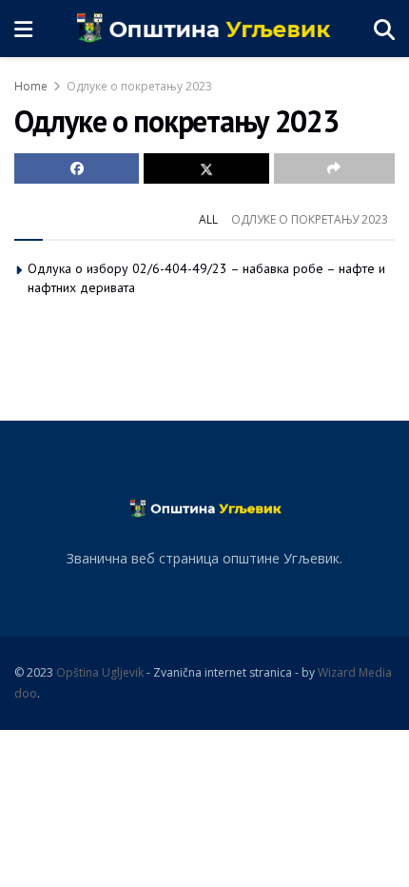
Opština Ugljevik (100, 672)
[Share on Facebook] (76, 168)
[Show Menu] (23, 28)
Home (31, 86)
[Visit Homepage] (203, 29)
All (208, 219)
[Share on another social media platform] (334, 168)
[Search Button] (384, 28)
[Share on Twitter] (206, 168)
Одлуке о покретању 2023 (139, 86)
